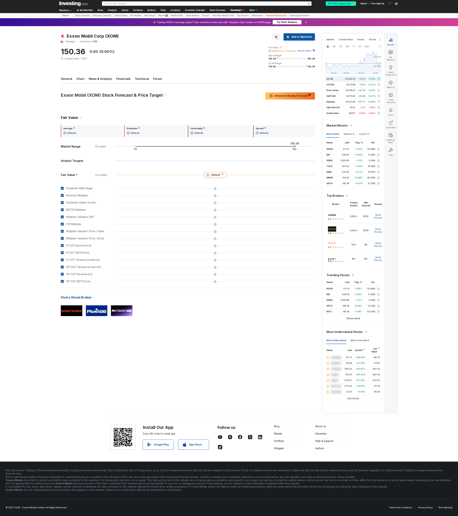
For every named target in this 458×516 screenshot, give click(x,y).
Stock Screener (218, 10)
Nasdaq (331, 101)
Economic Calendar (195, 10)
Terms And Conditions (400, 507)
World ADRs (177, 15)
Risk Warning (445, 507)
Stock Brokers (192, 15)
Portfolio (279, 440)
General (66, 79)
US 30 (330, 78)
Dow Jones (332, 90)
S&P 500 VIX (333, 107)
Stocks (65, 15)
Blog (276, 426)
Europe (205, 15)
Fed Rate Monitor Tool (223, 15)
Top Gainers (243, 15)
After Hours (149, 15)
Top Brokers (335, 195)
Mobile (278, 433)
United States (120, 15)
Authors (319, 448)
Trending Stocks (338, 275)
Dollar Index (333, 113)
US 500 (330, 84)
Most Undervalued (336, 340)
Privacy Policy (425, 507)
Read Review (378, 216)
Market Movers (337, 125)
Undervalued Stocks (299, 15)
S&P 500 (331, 96)
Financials (123, 79)
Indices (330, 39)
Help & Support (324, 440)
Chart (80, 79)
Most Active (257, 15)
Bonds (360, 39)
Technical (142, 79)
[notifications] (390, 3)
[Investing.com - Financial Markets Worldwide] (73, 3)
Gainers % (349, 134)
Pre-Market (135, 15)
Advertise (321, 433)
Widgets (279, 448)
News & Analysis (100, 79)
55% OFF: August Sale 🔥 (341, 3)
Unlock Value (304, 50)
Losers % (364, 134)
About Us (320, 426)
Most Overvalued (360, 340)
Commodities (346, 39)
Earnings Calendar (102, 15)
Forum (157, 79)
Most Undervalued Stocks (345, 332)
